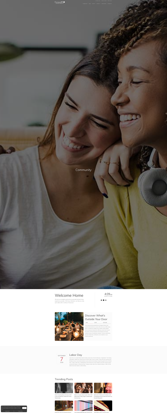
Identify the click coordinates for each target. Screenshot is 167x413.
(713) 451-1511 (97, 0)
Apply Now (110, 0)
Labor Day (75, 354)
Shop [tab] (95, 322)
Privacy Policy (20, 411)
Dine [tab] (87, 322)
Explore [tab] (105, 322)
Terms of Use (7, 411)
